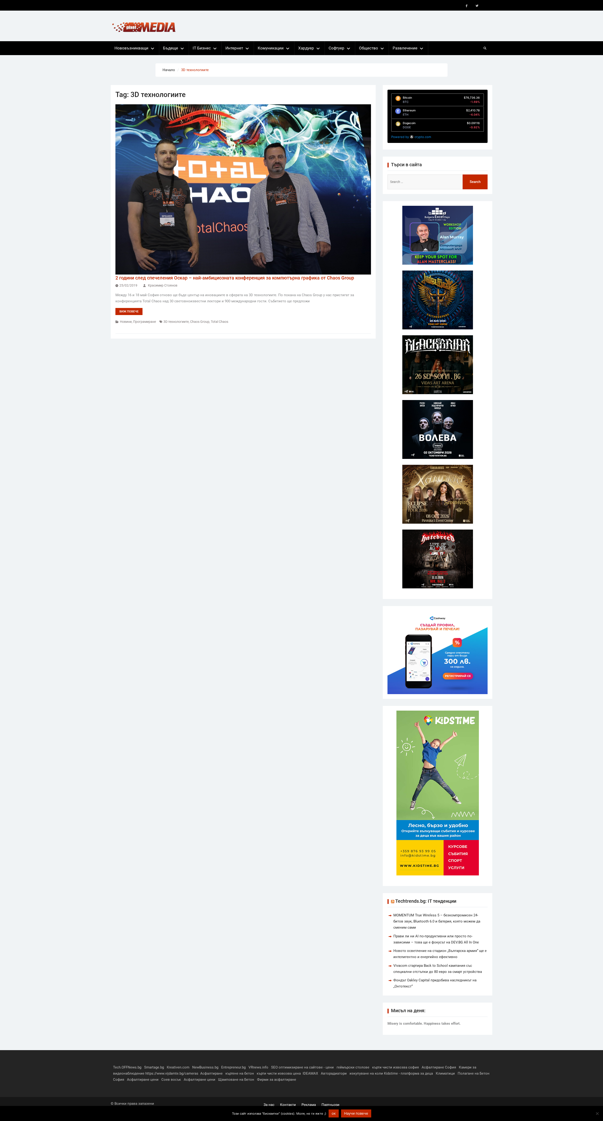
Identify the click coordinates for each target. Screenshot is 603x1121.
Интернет (234, 48)
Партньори (330, 1105)
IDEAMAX (310, 1073)
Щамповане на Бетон (236, 1079)
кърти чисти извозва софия (395, 1067)
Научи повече (356, 1113)
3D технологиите (176, 322)
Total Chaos (219, 322)
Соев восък (171, 1079)
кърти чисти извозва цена (279, 1073)
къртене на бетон (239, 1073)
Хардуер (306, 48)
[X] (477, 6)
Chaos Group (199, 322)
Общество (368, 48)
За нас (269, 1105)
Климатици (445, 1073)
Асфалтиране (211, 1073)
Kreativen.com (178, 1067)
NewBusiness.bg (205, 1067)
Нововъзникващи (131, 48)
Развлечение (405, 48)
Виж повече (129, 311)
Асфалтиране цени (143, 1079)
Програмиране (144, 322)
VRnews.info (258, 1067)
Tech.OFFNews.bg (127, 1067)
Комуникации (271, 48)
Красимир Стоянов (162, 285)
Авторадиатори (334, 1073)
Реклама (309, 1105)
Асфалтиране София (439, 1067)
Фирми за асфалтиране (276, 1079)
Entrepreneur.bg (233, 1067)
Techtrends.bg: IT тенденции (425, 901)
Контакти (288, 1105)
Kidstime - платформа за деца (408, 1073)
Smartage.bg (154, 1067)
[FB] (466, 6)
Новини (126, 322)
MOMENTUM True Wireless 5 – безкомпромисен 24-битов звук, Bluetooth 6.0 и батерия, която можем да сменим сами (436, 921)
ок (334, 1113)
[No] (597, 1113)
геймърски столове (353, 1067)
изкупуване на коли (366, 1073)
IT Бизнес (202, 48)
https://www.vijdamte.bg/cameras (171, 1073)
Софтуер (336, 48)
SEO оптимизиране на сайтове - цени (302, 1067)
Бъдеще (170, 48)
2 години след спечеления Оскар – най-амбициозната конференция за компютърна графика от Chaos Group (234, 278)
